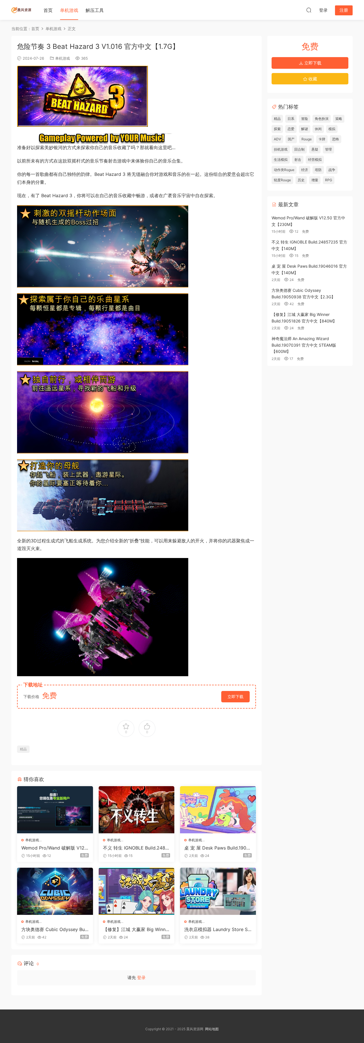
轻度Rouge (282, 180)
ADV (277, 139)
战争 (331, 170)
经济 (304, 170)
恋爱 (291, 129)
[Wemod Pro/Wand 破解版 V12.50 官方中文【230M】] (55, 809)
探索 (277, 129)
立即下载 (235, 696)
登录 (141, 977)
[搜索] (309, 10)
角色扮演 (321, 118)
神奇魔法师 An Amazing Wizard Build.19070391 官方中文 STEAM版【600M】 (304, 345)
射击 (297, 159)
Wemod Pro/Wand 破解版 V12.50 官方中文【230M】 (54, 848)
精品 (23, 749)
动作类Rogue (284, 170)
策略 (338, 118)
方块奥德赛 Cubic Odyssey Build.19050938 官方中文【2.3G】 (54, 929)
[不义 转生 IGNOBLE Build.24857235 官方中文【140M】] (137, 809)
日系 (291, 118)
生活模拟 (281, 159)
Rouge (306, 139)
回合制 (299, 149)
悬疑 (314, 149)
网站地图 (212, 1029)
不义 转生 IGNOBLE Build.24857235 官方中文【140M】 (135, 848)
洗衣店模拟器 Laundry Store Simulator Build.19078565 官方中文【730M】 (217, 929)
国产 (291, 139)
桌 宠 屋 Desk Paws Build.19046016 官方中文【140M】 (216, 848)
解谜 (304, 129)
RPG (328, 180)
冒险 (304, 118)
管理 (328, 149)
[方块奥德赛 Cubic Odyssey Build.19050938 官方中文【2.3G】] (55, 891)
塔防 (318, 170)
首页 (48, 10)
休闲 (318, 129)
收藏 (312, 79)
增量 (314, 180)
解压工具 (95, 10)
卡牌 (321, 139)
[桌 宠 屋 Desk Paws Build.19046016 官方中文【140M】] (218, 809)
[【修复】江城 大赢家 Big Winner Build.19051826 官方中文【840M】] (137, 891)
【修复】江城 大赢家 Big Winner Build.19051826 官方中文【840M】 (136, 929)
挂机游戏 (281, 149)
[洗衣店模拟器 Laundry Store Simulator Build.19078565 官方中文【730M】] (218, 891)
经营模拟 (315, 159)
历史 (301, 180)
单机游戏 (69, 10)
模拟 (331, 129)
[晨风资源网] (21, 10)
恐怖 (335, 139)
